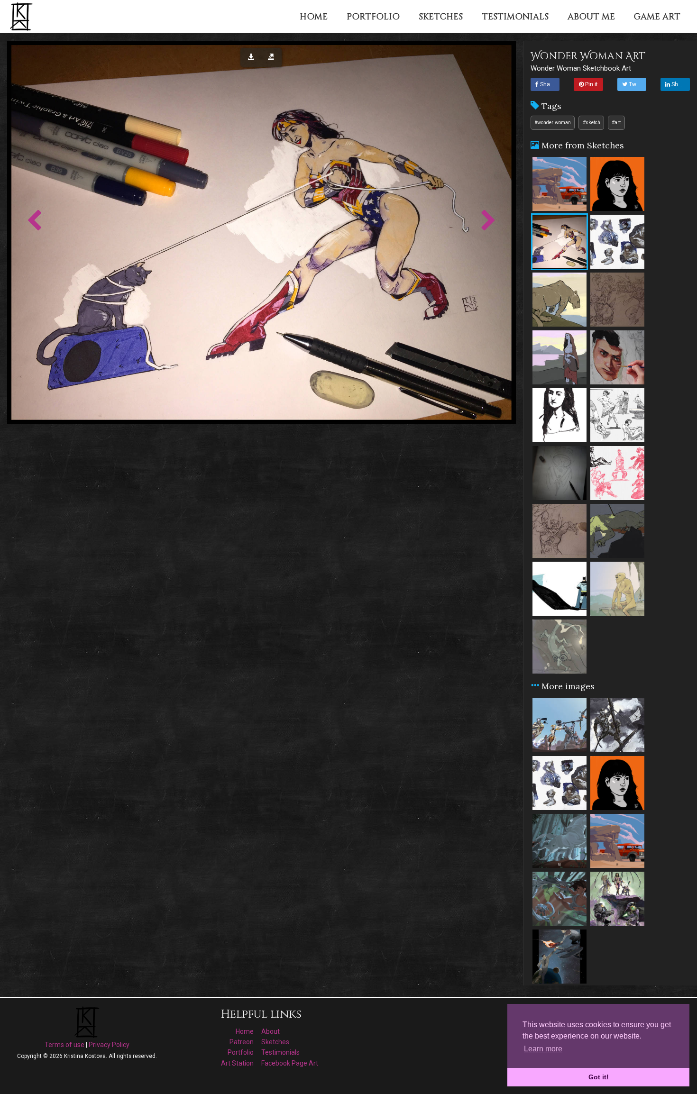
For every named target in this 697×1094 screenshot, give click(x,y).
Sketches (275, 1042)
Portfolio (241, 1052)
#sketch (591, 122)
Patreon (241, 1042)
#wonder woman (552, 122)
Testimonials (280, 1052)
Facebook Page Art (289, 1063)
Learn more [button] (543, 1049)
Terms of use (64, 1044)
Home (245, 1031)
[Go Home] (22, 16)
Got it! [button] (598, 1077)
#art (616, 122)
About (270, 1031)
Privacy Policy (109, 1044)
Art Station (237, 1063)
